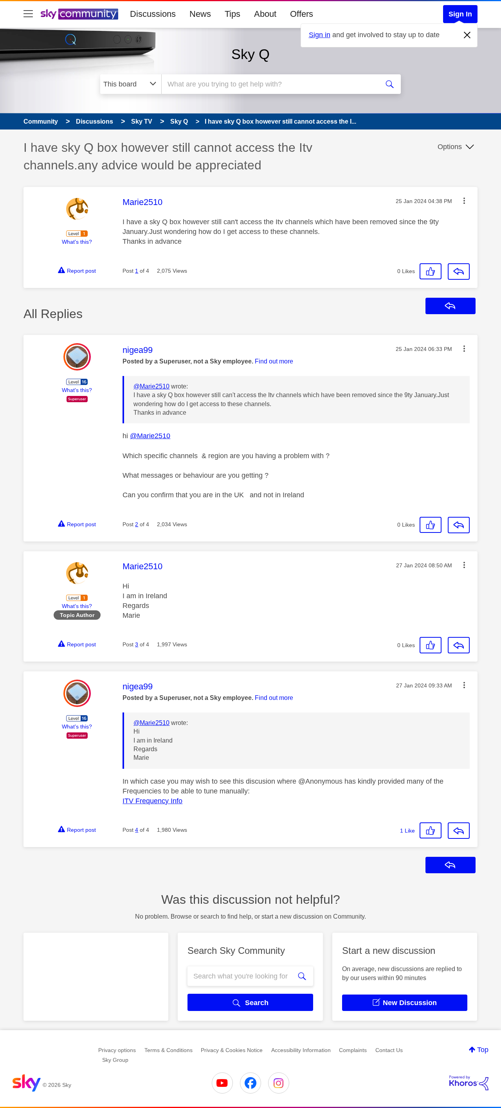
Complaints (353, 1050)
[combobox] (269, 84)
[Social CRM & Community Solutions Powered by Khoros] (468, 1083)
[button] (464, 200)
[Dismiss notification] (467, 35)
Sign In (460, 14)
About (265, 14)
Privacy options (117, 1050)
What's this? (77, 242)
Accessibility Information (301, 1050)
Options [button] (450, 147)
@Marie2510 (151, 386)
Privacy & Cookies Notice (232, 1050)
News (200, 14)
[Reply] (459, 271)
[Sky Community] (79, 14)
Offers (301, 14)
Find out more (274, 361)
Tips (232, 14)
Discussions (153, 14)
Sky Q (250, 54)
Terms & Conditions (168, 1050)
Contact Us (389, 1050)
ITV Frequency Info (152, 801)
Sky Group (115, 1060)
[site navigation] (28, 14)
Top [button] (482, 1050)
